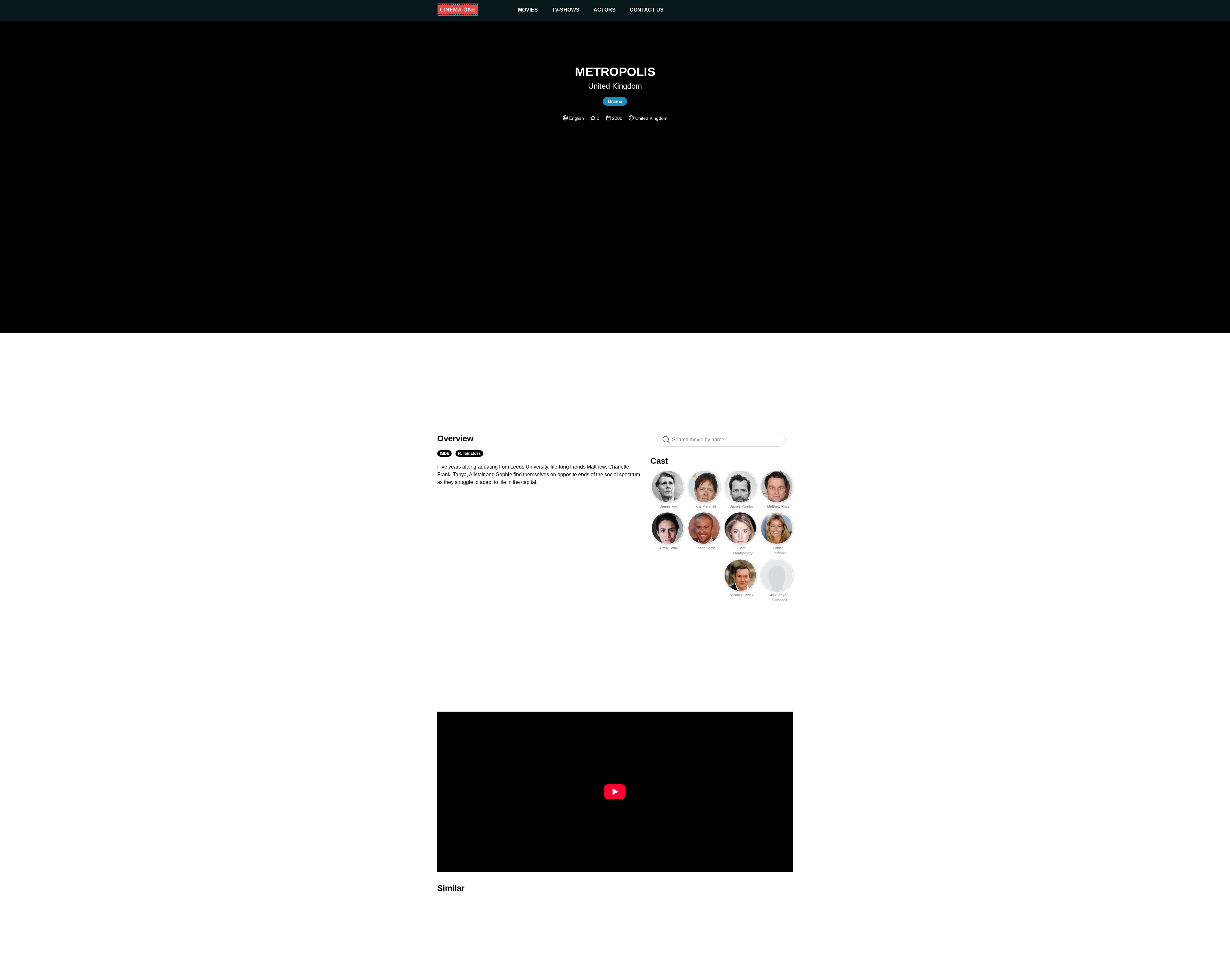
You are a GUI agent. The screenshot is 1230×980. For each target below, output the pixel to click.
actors (605, 9)
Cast (659, 461)
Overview (455, 438)
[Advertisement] (615, 379)
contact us (647, 9)
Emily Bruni (668, 548)
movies (528, 9)
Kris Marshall (705, 506)
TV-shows (565, 9)
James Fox (669, 506)
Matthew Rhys (778, 506)
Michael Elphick (742, 595)
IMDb (444, 453)
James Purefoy (742, 506)
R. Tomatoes (469, 453)
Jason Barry (705, 548)
